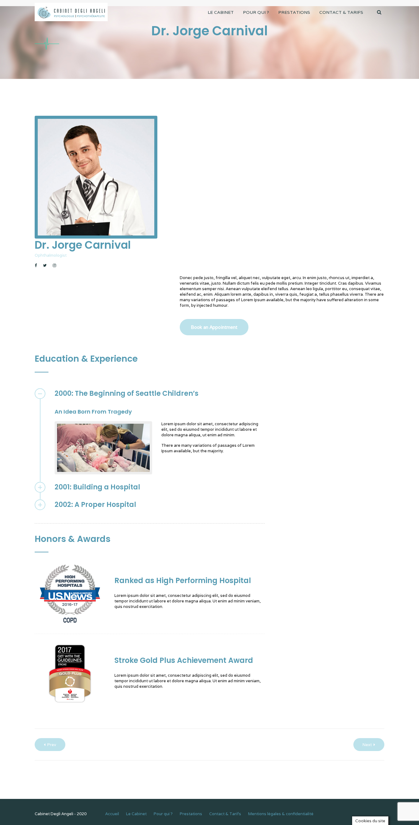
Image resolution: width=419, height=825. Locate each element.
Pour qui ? (256, 12)
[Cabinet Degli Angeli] (71, 12)
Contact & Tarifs (341, 12)
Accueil (112, 813)
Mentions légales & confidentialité (280, 813)
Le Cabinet (221, 12)
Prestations (294, 12)
